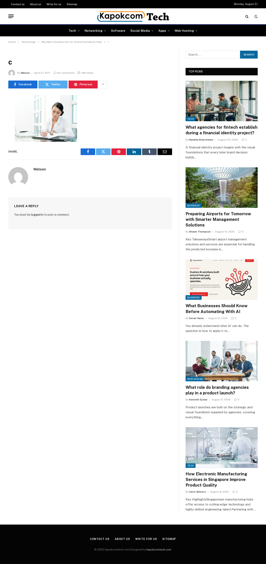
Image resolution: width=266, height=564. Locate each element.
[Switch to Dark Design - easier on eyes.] (256, 16)
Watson (25, 72)
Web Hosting (184, 30)
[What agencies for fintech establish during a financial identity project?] (222, 101)
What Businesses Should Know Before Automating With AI (217, 308)
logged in (37, 214)
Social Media (140, 30)
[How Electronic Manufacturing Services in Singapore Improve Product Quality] (222, 447)
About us (35, 4)
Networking (93, 30)
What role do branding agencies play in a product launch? (217, 390)
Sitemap (72, 4)
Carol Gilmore (197, 491)
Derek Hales (196, 318)
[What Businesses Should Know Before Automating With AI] (222, 279)
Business (193, 205)
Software (118, 30)
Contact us (18, 4)
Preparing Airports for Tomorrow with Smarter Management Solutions (218, 219)
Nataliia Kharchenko (201, 139)
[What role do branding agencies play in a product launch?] (222, 361)
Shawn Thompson (200, 231)
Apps (162, 30)
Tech (72, 30)
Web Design (195, 379)
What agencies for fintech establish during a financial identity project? (221, 130)
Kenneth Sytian (198, 399)
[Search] (247, 16)
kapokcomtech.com (159, 549)
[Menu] (11, 16)
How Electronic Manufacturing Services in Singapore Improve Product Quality (216, 479)
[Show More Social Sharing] (103, 84)
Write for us (54, 4)
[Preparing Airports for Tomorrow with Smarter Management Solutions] (222, 187)
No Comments (66, 72)
